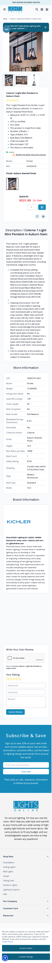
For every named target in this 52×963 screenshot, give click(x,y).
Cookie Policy (7, 941)
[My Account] (42, 9)
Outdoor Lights (10, 885)
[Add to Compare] (43, 216)
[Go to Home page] (15, 9)
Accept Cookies (26, 948)
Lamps (6, 876)
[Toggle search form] (37, 9)
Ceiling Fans (8, 880)
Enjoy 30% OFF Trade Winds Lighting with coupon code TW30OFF (23, 27)
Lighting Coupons (11, 889)
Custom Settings (26, 956)
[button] (26, 856)
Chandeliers (8, 862)
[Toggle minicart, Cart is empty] (47, 9)
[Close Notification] (45, 27)
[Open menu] (4, 9)
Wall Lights (8, 871)
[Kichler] (26, 522)
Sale (5, 894)
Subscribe (26, 771)
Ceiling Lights (9, 867)
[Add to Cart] (42, 207)
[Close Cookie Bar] (49, 930)
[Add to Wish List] (37, 216)
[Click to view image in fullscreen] (26, 48)
